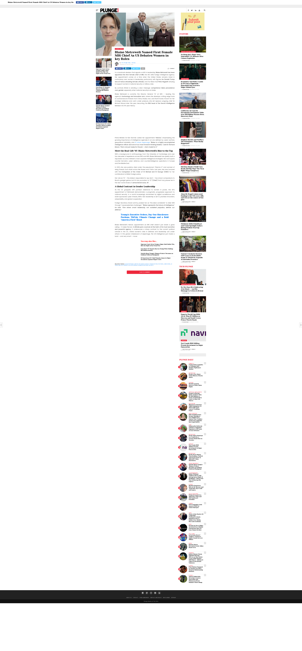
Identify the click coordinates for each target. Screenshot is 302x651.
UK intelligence (133, 265)
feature (155, 264)
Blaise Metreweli (129, 264)
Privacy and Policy (156, 597)
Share (89, 2)
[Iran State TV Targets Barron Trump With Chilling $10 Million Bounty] (104, 85)
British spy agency (139, 264)
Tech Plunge (185, 322)
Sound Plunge (185, 89)
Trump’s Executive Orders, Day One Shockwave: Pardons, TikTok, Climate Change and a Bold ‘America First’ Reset (145, 217)
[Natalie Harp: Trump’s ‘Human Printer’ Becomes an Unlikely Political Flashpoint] (104, 104)
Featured (160, 264)
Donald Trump (149, 264)
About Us (129, 597)
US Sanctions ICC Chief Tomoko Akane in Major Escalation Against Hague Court (103, 126)
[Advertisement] (145, 122)
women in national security (146, 265)
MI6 (119, 265)
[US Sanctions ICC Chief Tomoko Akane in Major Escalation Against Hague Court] (104, 122)
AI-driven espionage (142, 142)
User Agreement (144, 597)
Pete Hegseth (124, 265)
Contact (135, 597)
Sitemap (173, 597)
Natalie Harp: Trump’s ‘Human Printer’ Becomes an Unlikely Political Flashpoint (103, 108)
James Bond (167, 264)
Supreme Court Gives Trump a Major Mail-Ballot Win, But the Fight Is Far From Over (103, 71)
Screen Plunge (186, 60)
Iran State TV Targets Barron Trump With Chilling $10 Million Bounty (103, 89)
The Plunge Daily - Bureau (128, 62)
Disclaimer (166, 597)
